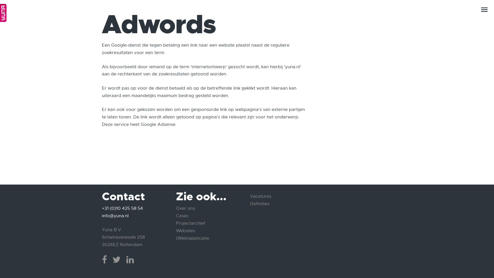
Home (3, 13)
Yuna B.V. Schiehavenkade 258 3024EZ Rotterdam (123, 237)
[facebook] (104, 259)
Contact (474, 259)
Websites (185, 230)
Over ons (185, 208)
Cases (182, 216)
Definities (259, 203)
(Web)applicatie (192, 238)
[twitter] (116, 259)
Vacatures (260, 196)
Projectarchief (190, 223)
